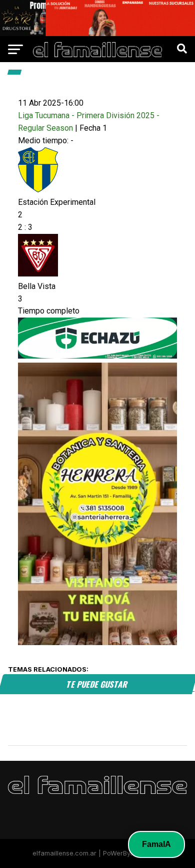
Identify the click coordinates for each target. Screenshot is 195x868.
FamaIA (156, 844)
